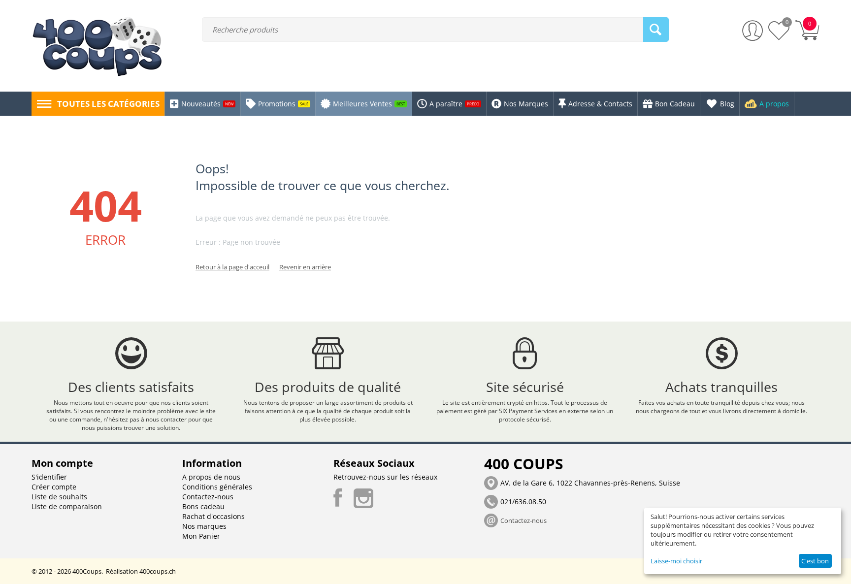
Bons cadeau (203, 506)
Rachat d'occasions (213, 516)
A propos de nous (211, 477)
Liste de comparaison (67, 506)
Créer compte (54, 486)
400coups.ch (157, 571)
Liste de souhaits (59, 496)
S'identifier (49, 477)
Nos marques (204, 526)
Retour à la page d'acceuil (232, 266)
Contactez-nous (207, 496)
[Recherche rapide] (656, 29)
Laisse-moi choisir (676, 560)
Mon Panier (201, 536)
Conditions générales (217, 486)
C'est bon (815, 560)
